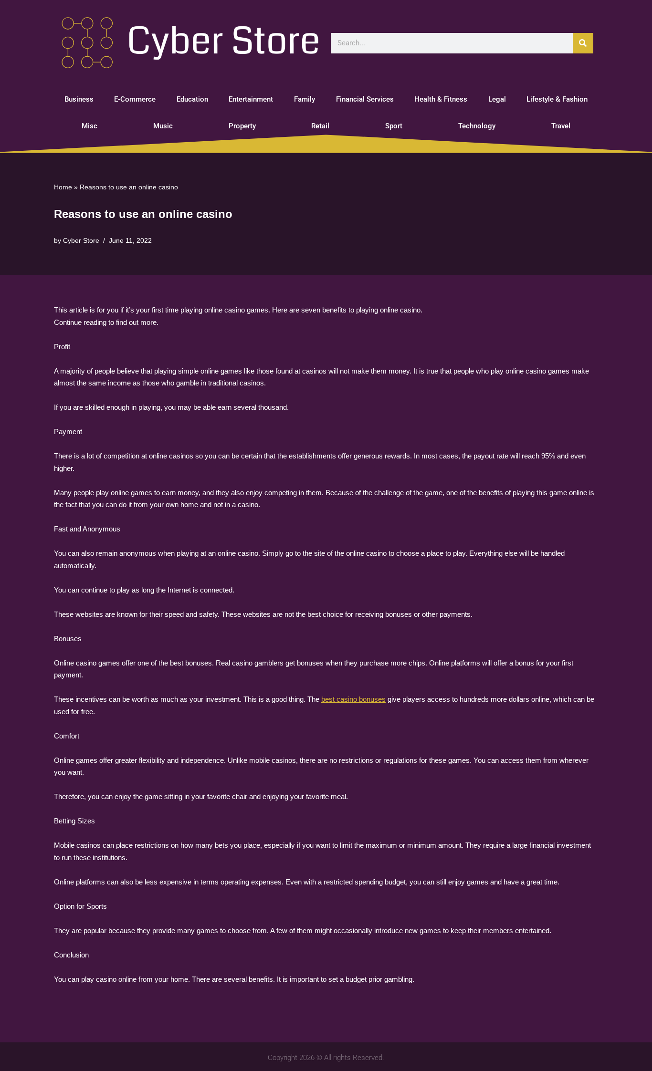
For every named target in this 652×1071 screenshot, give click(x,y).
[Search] (583, 43)
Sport (393, 126)
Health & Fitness (440, 99)
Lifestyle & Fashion (557, 99)
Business (79, 99)
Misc (89, 126)
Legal (497, 99)
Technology (476, 126)
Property (242, 126)
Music (163, 126)
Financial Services (365, 99)
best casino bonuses (353, 699)
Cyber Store (81, 240)
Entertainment (251, 99)
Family (304, 99)
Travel (560, 126)
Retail (320, 126)
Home (63, 187)
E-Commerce (135, 99)
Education (192, 99)
